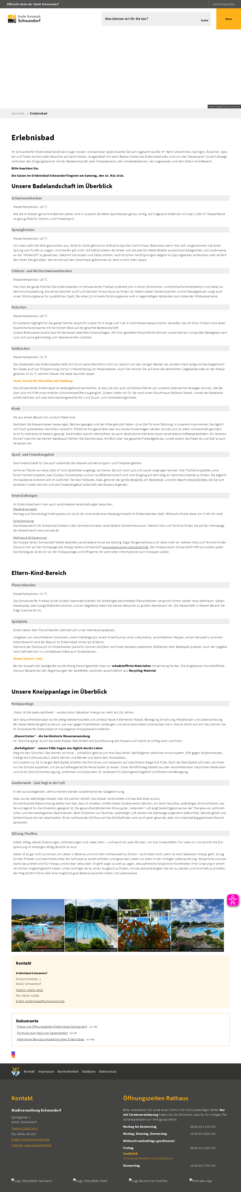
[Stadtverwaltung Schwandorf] (64, 1127)
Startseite (18, 113)
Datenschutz (107, 1071)
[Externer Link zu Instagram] (13, 1054)
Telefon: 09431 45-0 (24, 1128)
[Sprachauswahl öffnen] (206, 4)
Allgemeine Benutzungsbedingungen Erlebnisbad (50, 1039)
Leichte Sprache (223, 4)
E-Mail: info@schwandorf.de (30, 1139)
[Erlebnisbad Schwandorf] (120, 985)
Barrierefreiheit (68, 1071)
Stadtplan (89, 1071)
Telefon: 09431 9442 (29, 990)
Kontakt (29, 1071)
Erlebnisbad (38, 113)
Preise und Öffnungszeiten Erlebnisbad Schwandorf (51, 1026)
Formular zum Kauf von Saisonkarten (42, 1033)
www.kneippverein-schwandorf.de (125, 547)
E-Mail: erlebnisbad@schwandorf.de (40, 1001)
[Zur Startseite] (45, 18)
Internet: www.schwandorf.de (31, 1145)
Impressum (46, 1071)
